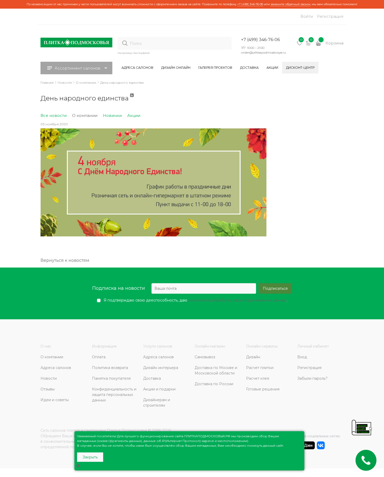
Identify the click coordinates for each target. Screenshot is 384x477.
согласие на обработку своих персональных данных (237, 300)
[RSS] (132, 100)
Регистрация (330, 16)
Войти (306, 16)
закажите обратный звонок (290, 4)
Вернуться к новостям (64, 260)
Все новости (53, 115)
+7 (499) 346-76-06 (250, 4)
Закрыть (90, 457)
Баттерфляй (141, 53)
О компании (84, 115)
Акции (133, 115)
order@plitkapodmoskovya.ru (263, 52)
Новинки (112, 115)
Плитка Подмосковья (127, 430)
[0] (299, 45)
